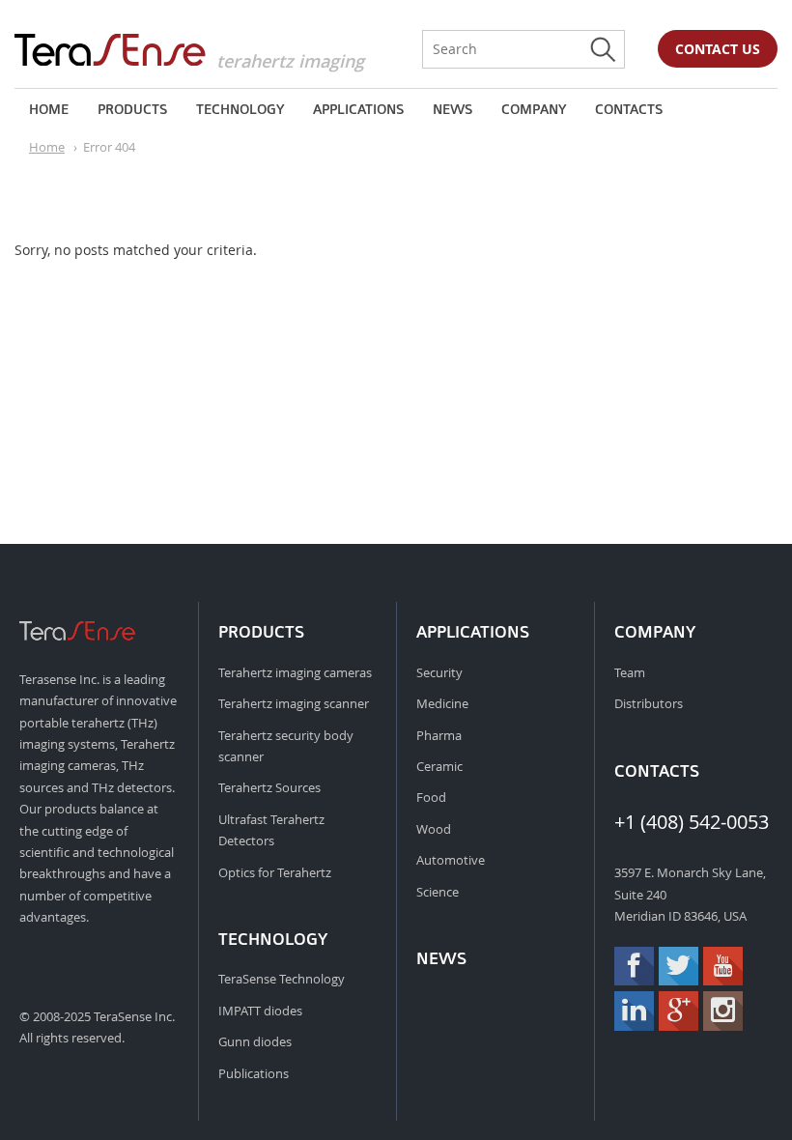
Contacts (629, 109)
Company (533, 109)
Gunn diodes (255, 1041)
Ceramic (439, 766)
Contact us (717, 49)
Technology (240, 109)
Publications (253, 1073)
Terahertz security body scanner (286, 746)
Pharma (439, 735)
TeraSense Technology (281, 978)
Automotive (450, 860)
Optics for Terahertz (274, 872)
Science (437, 891)
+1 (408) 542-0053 (691, 822)
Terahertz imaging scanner (293, 703)
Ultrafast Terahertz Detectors (271, 830)
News (452, 109)
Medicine (442, 703)
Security (439, 672)
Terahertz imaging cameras (295, 672)
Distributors (648, 703)
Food (431, 797)
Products (132, 109)
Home (49, 109)
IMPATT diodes (260, 1010)
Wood (433, 829)
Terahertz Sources (269, 787)
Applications (358, 109)
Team (629, 672)
